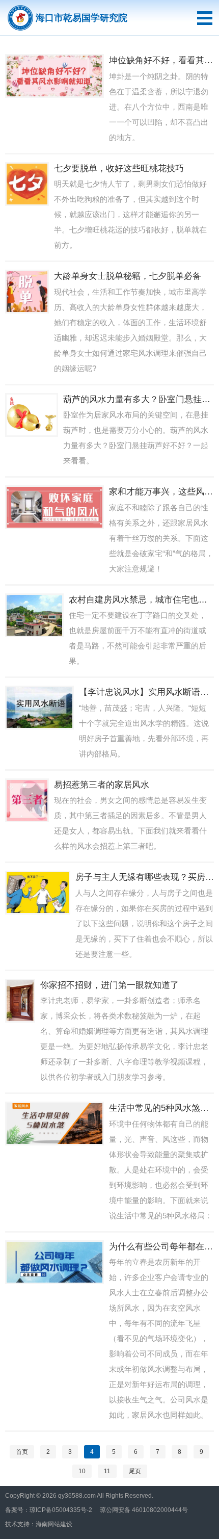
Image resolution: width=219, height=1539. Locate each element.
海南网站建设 (54, 1524)
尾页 (135, 1471)
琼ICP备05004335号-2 (61, 1510)
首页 (22, 1451)
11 (107, 1471)
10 (82, 1471)
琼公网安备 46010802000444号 (144, 1510)
